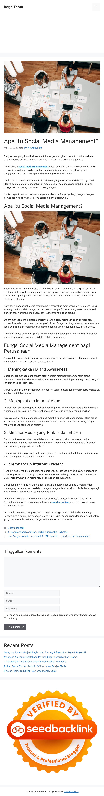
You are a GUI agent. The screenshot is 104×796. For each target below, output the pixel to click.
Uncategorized (16, 528)
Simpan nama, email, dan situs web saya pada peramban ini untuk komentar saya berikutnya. (51, 617)
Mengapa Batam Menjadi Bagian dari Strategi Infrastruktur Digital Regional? (45, 652)
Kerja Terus (13, 7)
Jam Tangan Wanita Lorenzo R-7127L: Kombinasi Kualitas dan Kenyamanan (49, 536)
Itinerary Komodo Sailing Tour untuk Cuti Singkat (30, 670)
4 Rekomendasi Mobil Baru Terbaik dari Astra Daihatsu (37, 532)
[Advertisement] (52, 34)
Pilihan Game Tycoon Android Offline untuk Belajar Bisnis (35, 666)
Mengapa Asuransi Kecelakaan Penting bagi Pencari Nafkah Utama (40, 657)
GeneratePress (71, 791)
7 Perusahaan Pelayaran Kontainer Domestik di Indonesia (35, 661)
